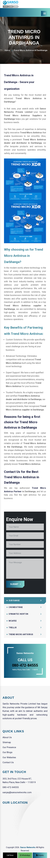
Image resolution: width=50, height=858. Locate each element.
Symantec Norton (18, 614)
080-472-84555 (11, 787)
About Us (7, 737)
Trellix (13, 627)
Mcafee (13, 621)
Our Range (14, 600)
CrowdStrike (16, 607)
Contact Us (8, 762)
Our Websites (9, 757)
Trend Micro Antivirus (21, 634)
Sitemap (7, 742)
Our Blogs (7, 752)
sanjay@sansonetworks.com (17, 792)
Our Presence (9, 747)
